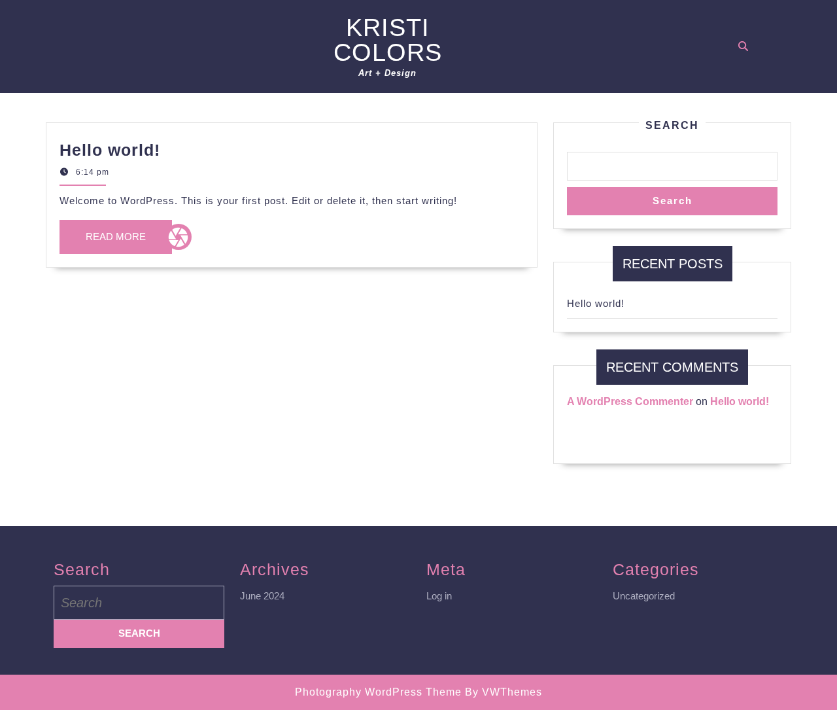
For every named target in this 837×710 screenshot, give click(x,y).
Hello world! (110, 150)
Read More (129, 242)
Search (672, 125)
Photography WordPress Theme (378, 692)
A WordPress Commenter (630, 401)
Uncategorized (644, 595)
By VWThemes (503, 692)
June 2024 (262, 595)
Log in (439, 595)
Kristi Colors (387, 40)
